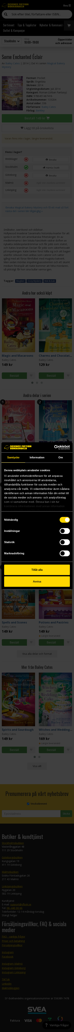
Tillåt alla (37, 569)
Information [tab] (37, 457)
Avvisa (37, 581)
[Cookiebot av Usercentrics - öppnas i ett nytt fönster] (54, 447)
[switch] (65, 531)
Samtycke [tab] (13, 457)
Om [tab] (60, 457)
